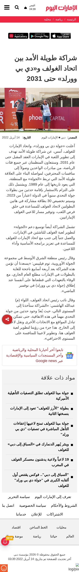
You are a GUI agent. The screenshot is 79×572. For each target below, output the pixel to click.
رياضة (37, 536)
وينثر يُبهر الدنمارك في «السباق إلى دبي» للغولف (38, 447)
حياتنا (53, 536)
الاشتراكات (55, 514)
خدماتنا (21, 514)
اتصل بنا (8, 505)
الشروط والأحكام (64, 505)
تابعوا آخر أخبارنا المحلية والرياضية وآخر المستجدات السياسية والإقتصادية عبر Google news (34, 355)
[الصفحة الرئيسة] (61, 6)
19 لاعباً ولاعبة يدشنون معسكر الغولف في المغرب (40, 462)
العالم (70, 536)
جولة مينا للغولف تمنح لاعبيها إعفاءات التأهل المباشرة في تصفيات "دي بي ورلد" (41, 428)
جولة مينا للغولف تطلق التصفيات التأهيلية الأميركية (38, 395)
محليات (61, 527)
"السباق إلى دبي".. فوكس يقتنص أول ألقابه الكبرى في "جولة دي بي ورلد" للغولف (40, 480)
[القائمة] (17, 7)
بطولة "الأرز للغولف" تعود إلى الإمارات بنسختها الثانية (39, 411)
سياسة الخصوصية (32, 505)
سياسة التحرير (19, 497)
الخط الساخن (38, 527)
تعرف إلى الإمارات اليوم (53, 497)
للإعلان (36, 514)
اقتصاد (16, 527)
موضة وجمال (14, 536)
